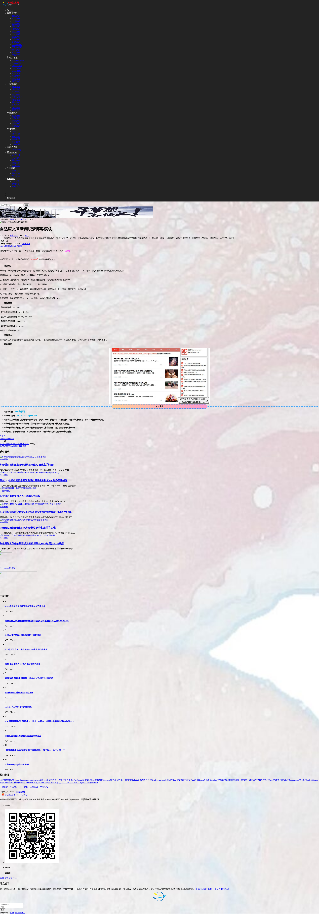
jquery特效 (16, 150)
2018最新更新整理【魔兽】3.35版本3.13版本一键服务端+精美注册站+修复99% (39, 721)
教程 (52, 780)
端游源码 (16, 123)
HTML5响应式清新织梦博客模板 (14, 444)
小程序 (15, 171)
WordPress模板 (18, 60)
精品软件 (13, 152)
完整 (219, 780)
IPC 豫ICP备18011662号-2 (16, 795)
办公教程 (16, 142)
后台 (84, 782)
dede (5, 439)
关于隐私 (24, 787)
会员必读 (34, 787)
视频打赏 (16, 55)
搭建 (275, 780)
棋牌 (6, 780)
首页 (11, 10)
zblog (46, 782)
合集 (74, 782)
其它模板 (16, 110)
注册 (12, 913)
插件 (66, 780)
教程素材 (13, 129)
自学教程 (16, 139)
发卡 (301, 780)
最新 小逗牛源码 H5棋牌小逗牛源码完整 (22, 664)
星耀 (96, 782)
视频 (237, 780)
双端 (41, 780)
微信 (62, 780)
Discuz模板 (16, 68)
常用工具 (16, 166)
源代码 (25, 782)
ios (272, 780)
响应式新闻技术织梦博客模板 (13, 446)
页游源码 (16, 126)
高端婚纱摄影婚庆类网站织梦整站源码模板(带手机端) (28, 527)
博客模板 (16, 108)
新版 (88, 782)
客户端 (280, 780)
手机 (210, 780)
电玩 (269, 780)
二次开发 (196, 780)
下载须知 (4, 787)
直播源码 (16, 24)
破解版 (19, 782)
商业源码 (13, 13)
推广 (27, 235)
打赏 (36, 782)
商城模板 (16, 100)
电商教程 (16, 144)
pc (73, 780)
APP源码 (16, 176)
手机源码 (11, 168)
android (310, 780)
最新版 (224, 780)
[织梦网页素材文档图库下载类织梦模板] (18, 488)
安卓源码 (16, 52)
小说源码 (16, 34)
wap (163, 780)
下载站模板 (17, 97)
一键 (249, 780)
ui (169, 780)
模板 (10, 780)
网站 (131, 780)
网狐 (172, 780)
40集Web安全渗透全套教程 (17, 764)
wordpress (32, 780)
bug (215, 780)
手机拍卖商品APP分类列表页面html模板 (23, 736)
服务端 (89, 780)
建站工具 (16, 163)
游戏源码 (13, 113)
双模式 (31, 782)
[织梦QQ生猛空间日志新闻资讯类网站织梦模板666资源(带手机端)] (29, 472)
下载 (241, 780)
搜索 (26, 205)
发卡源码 (16, 21)
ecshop (294, 780)
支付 (190, 780)
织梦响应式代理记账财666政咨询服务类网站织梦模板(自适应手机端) (36, 512)
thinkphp (106, 780)
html (38, 780)
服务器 (52, 782)
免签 (257, 780)
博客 (146, 780)
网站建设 (16, 137)
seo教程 (15, 131)
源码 (2, 780)
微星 (6, 782)
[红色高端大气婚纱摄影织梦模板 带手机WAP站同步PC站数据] (27, 535)
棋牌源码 (16, 115)
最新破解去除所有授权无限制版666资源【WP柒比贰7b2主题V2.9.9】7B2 (37, 621)
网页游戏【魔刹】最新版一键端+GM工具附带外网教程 (29, 678)
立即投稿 (208, 889)
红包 (63, 782)
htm (93, 780)
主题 (186, 780)
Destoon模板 (17, 66)
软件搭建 (16, 134)
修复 (233, 780)
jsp (298, 780)
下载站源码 (17, 47)
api (43, 782)
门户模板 (16, 89)
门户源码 (16, 29)
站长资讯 (11, 179)
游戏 (84, 780)
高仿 (305, 780)
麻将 (167, 780)
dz (314, 780)
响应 (289, 780)
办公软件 (16, 158)
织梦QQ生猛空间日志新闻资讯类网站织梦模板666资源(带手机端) (34, 480)
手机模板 (16, 102)
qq (60, 782)
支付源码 (16, 18)
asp (81, 782)
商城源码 (16, 16)
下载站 (126, 780)
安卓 (76, 780)
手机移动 (16, 160)
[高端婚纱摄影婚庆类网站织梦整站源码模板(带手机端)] (24, 520)
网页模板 (16, 81)
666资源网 (20, 792)
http (66, 782)
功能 (40, 782)
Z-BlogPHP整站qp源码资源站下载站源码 (23, 635)
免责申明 (14, 787)
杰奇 (253, 780)
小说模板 (16, 92)
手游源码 (16, 121)
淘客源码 (16, 31)
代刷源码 (16, 39)
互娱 (229, 780)
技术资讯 (16, 181)
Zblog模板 (16, 73)
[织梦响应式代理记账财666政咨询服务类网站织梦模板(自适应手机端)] (31, 504)
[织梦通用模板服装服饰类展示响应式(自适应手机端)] (23, 457)
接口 (285, 780)
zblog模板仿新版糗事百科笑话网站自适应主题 (25, 606)
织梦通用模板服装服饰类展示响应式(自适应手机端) (27, 464)
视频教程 (99, 780)
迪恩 (57, 782)
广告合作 (44, 787)
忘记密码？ (20, 913)
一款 (70, 782)
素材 (14, 782)
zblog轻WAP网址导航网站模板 (18, 707)
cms (1, 439)
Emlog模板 (16, 71)
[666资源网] (10, 6)
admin (135, 780)
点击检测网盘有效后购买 (11, 246)
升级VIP (26, 244)
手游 (10, 782)
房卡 (14, 780)
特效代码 (13, 147)
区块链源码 (17, 45)
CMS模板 (13, 58)
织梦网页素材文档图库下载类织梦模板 (20, 496)
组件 (112, 780)
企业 (78, 782)
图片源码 (16, 26)
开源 (117, 780)
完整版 (181, 780)
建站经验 (16, 184)
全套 (121, 780)
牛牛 (70, 780)
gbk (153, 780)
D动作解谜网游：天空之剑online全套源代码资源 (26, 649)
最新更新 (263, 780)
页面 (245, 780)
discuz (22, 780)
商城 (206, 780)
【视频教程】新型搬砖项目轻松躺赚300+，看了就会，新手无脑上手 (35, 750)
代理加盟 (225, 889)
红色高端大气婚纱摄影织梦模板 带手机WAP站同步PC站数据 (32, 543)
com (202, 780)
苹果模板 (16, 79)
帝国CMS (16, 76)
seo (213, 780)
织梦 (48, 780)
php (44, 780)
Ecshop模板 (17, 63)
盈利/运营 (16, 186)
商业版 (57, 780)
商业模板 (16, 87)
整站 (150, 780)
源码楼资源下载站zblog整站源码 (19, 692)
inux (316, 780)
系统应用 (16, 155)
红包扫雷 (16, 118)
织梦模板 (13, 84)
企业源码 (16, 37)
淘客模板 (16, 94)
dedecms (10, 439)
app (17, 780)
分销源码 (16, 42)
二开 (176, 780)
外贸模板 (16, 105)
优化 (92, 782)
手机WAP (16, 173)
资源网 (141, 780)
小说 (2, 782)
